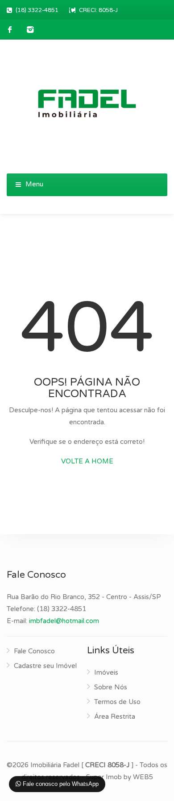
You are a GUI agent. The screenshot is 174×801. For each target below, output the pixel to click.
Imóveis (106, 672)
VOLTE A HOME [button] (87, 461)
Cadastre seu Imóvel (45, 666)
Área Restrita (114, 716)
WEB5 (143, 777)
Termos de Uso (117, 702)
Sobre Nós (110, 687)
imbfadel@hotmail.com (64, 621)
